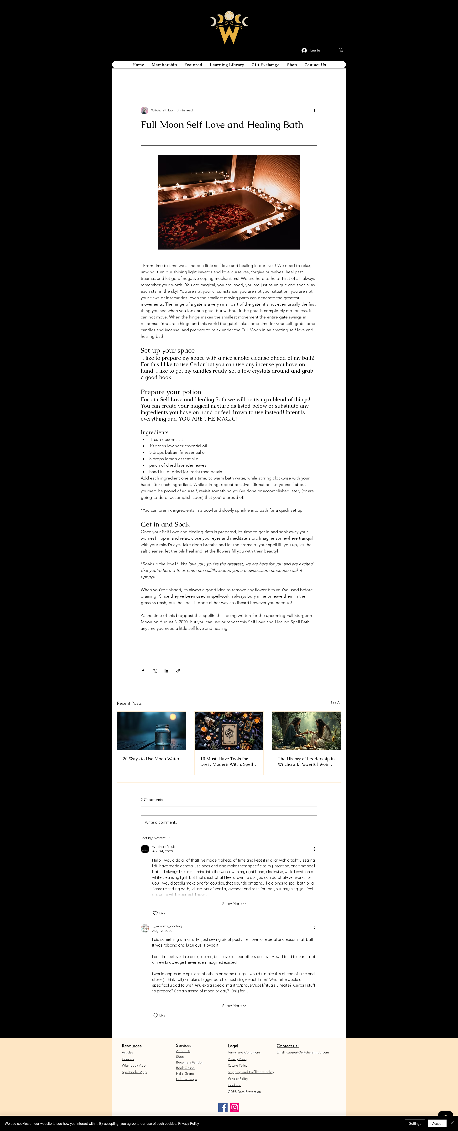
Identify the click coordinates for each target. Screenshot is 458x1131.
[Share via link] (178, 670)
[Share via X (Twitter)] (154, 670)
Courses (128, 1059)
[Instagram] (234, 1107)
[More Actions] (314, 849)
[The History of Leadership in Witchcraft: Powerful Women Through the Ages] (306, 731)
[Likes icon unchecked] (155, 913)
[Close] (452, 1123)
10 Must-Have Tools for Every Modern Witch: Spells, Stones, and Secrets (228, 761)
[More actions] (314, 110)
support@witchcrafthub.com (307, 1052)
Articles (127, 1052)
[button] (341, 50)
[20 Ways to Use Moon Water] (151, 731)
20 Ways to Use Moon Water (151, 758)
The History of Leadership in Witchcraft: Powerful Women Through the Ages (306, 761)
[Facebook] (223, 1107)
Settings (415, 1123)
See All (336, 702)
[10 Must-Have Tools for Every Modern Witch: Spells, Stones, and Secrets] (229, 731)
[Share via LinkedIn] (166, 670)
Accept (437, 1123)
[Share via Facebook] (143, 670)
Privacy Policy (188, 1123)
